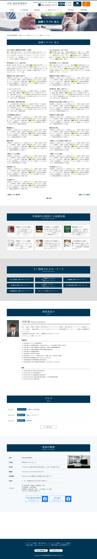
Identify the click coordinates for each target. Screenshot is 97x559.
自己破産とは (11, 180)
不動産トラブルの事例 (55, 154)
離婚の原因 (10, 141)
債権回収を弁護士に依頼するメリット (60, 76)
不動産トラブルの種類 (13, 154)
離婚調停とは (11, 128)
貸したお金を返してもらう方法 (58, 50)
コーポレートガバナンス (14, 89)
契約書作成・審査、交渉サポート (59, 89)
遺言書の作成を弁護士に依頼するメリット (61, 102)
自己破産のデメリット (55, 167)
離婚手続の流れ (54, 128)
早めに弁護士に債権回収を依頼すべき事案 (19, 50)
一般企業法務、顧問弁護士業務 (16, 102)
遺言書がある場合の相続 (56, 115)
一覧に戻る (48, 198)
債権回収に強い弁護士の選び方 (16, 76)
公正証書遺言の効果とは (14, 115)
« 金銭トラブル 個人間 (13, 194)
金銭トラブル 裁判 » (84, 194)
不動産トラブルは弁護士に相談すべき (60, 141)
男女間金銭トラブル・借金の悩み (16, 63)
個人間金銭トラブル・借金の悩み (59, 63)
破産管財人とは (11, 167)
